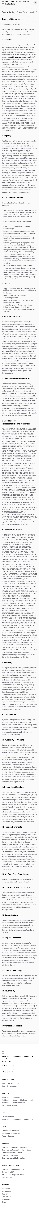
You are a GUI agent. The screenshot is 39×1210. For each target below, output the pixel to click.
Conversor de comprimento (12, 1153)
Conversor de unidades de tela (13, 1158)
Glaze (4, 1202)
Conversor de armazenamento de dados (17, 1147)
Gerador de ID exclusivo (11, 1133)
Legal (12, 1065)
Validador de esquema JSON (13, 1175)
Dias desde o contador (10, 1083)
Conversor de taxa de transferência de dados (19, 1150)
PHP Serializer (7, 1177)
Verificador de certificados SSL (13, 1103)
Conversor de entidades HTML (13, 1169)
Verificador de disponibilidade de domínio (18, 1100)
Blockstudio (6, 1191)
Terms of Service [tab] (8, 12)
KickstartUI (6, 1199)
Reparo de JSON (8, 1172)
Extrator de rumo (8, 1117)
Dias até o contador (9, 1086)
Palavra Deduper (8, 1136)
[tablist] (19, 12)
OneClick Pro (6, 1197)
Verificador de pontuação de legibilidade (17, 1119)
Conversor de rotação (10, 1155)
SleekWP (5, 1194)
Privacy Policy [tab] (22, 12)
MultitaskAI (6, 1188)
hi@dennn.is (20, 1036)
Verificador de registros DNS (12, 1097)
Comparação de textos (10, 1131)
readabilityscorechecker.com (19, 57)
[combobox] (10, 1071)
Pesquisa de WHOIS (9, 1105)
